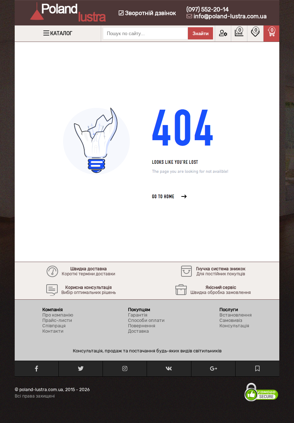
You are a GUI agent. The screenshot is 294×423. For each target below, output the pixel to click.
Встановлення (235, 315)
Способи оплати (146, 320)
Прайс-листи (57, 320)
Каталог (61, 33)
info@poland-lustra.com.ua (230, 16)
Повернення (141, 325)
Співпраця (54, 325)
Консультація (234, 325)
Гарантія (137, 315)
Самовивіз (230, 320)
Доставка (138, 331)
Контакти (52, 331)
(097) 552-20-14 (207, 9)
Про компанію (57, 315)
